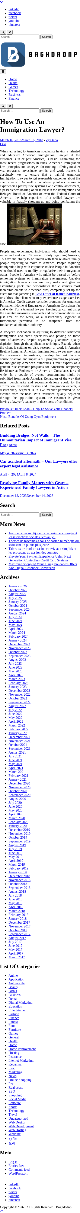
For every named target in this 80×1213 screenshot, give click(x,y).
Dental (13, 998)
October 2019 (18, 837)
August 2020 (17, 799)
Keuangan (15, 1064)
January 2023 (18, 687)
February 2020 (18, 822)
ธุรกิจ (13, 1138)
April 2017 (16, 953)
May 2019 (15, 857)
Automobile (17, 983)
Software (15, 1103)
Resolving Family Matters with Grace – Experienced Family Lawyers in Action (34, 485)
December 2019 (19, 829)
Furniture (15, 1029)
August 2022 (17, 706)
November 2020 (20, 787)
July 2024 (15, 617)
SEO (12, 1091)
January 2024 (18, 640)
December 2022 (19, 690)
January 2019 (18, 872)
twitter (13, 17)
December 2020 (19, 783)
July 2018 (15, 895)
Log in (13, 1162)
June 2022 (15, 714)
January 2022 (18, 733)
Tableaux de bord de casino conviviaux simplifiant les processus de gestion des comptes (42, 550)
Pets (11, 1083)
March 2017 (17, 957)
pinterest (14, 24)
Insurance (15, 1056)
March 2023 (17, 679)
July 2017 (15, 942)
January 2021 (18, 779)
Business (14, 94)
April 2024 (16, 629)
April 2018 (16, 907)
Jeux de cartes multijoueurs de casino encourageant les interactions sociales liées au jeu (43, 535)
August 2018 (17, 891)
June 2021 (15, 760)
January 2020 (18, 826)
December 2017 (19, 922)
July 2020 (15, 802)
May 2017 (15, 949)
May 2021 (15, 764)
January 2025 (18, 601)
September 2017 (20, 934)
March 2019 (17, 864)
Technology (17, 91)
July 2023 (15, 663)
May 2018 (15, 903)
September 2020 (20, 795)
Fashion (14, 1014)
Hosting (14, 1053)
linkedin (14, 9)
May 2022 (15, 717)
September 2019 (20, 841)
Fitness (13, 1022)
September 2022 (20, 702)
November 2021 (20, 741)
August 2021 (17, 752)
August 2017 (17, 938)
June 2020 (15, 806)
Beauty (13, 987)
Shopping (15, 1095)
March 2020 (17, 818)
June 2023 (15, 667)
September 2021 (20, 748)
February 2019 (18, 868)
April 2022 (16, 721)
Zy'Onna (52, 140)
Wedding (15, 1134)
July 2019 (15, 849)
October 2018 (18, 884)
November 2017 (20, 926)
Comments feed (19, 1169)
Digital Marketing (20, 1002)
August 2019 (17, 845)
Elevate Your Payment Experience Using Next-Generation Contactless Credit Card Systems (40, 558)
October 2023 (18, 652)
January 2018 (18, 918)
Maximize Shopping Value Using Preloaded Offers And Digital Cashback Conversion (43, 566)
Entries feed (17, 1165)
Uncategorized (18, 1118)
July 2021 (15, 756)
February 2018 (18, 915)
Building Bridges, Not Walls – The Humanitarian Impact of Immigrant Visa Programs (36, 440)
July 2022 (15, 710)
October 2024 (18, 605)
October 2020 (18, 791)
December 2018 (19, 876)
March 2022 (17, 725)
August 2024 (17, 613)
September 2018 (20, 887)
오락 (12, 1143)
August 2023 (17, 659)
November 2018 (20, 880)
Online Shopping (20, 1080)
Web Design (17, 1122)
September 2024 (20, 609)
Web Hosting (17, 1130)
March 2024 (17, 632)
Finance (14, 98)
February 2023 (18, 683)
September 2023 (20, 656)
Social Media (17, 1099)
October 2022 (18, 698)
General (14, 1037)
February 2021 (18, 775)
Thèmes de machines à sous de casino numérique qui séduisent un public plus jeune (44, 543)
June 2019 (15, 853)
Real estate (16, 1087)
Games (13, 87)
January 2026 (18, 586)
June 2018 (15, 899)
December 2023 (19, 644)
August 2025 (17, 594)
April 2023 (16, 675)
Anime (13, 975)
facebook (15, 13)
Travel (13, 1114)
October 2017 (18, 930)
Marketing (15, 1072)
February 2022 (18, 729)
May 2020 (15, 810)
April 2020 (16, 814)
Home (13, 79)
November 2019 (20, 833)
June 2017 (15, 945)
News (12, 1076)
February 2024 (18, 636)
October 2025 (18, 590)
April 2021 (16, 768)
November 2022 (20, 694)
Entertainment (18, 1010)
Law (3, 144)
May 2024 (15, 625)
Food (12, 1026)
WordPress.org (18, 1173)
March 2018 (17, 911)
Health (13, 83)
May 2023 (15, 671)
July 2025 (15, 598)
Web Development (21, 1126)
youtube (14, 21)
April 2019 (16, 860)
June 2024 (15, 621)
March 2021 (17, 772)
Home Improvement (22, 1049)
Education (15, 1006)
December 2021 (19, 737)
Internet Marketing (21, 1060)
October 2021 (18, 744)
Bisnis (13, 991)
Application (16, 979)
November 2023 (20, 648)
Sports (13, 1107)
